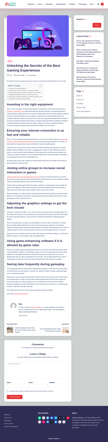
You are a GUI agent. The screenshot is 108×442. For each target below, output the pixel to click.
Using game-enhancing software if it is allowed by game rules (25, 96)
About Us (79, 96)
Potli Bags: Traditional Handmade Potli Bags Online (88, 62)
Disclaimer (80, 103)
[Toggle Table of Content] (40, 85)
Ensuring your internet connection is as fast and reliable (24, 90)
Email (31, 382)
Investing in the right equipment (17, 88)
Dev (20, 304)
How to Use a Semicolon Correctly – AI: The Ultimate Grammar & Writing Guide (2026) (89, 43)
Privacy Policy (81, 107)
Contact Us (80, 99)
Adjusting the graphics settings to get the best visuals (23, 94)
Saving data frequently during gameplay (19, 98)
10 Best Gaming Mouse (21, 293)
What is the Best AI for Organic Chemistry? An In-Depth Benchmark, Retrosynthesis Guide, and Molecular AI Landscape (89, 53)
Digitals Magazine (36, 307)
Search (80, 19)
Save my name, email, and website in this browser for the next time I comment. (31, 391)
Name (9, 382)
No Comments (32, 75)
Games (10, 61)
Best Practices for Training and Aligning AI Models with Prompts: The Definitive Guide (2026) (88, 70)
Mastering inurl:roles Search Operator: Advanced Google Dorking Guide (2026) (89, 79)
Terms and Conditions (83, 111)
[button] (23, 315)
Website (52, 382)
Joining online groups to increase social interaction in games (25, 92)
